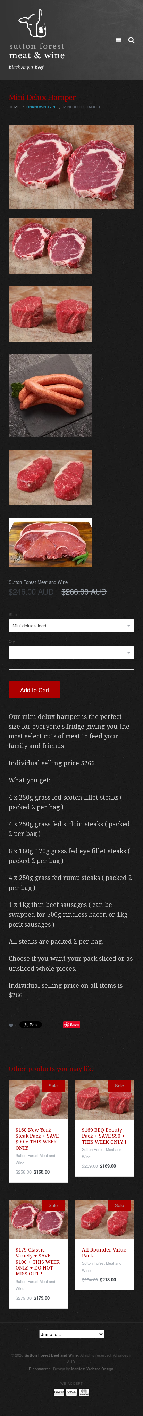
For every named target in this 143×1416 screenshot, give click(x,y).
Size (13, 614)
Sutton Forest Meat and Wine (38, 582)
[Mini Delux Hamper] (71, 166)
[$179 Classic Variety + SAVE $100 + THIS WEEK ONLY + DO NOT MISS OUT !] (38, 1218)
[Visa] (71, 1391)
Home (14, 106)
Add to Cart (34, 690)
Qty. (12, 641)
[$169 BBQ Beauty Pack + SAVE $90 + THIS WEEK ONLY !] (104, 1099)
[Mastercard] (84, 1391)
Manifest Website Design (92, 1368)
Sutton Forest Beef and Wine (52, 1355)
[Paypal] (59, 1391)
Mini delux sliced (29, 625)
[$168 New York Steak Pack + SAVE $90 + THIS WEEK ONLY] (38, 1099)
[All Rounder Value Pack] (104, 1218)
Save (74, 1024)
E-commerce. (40, 1368)
